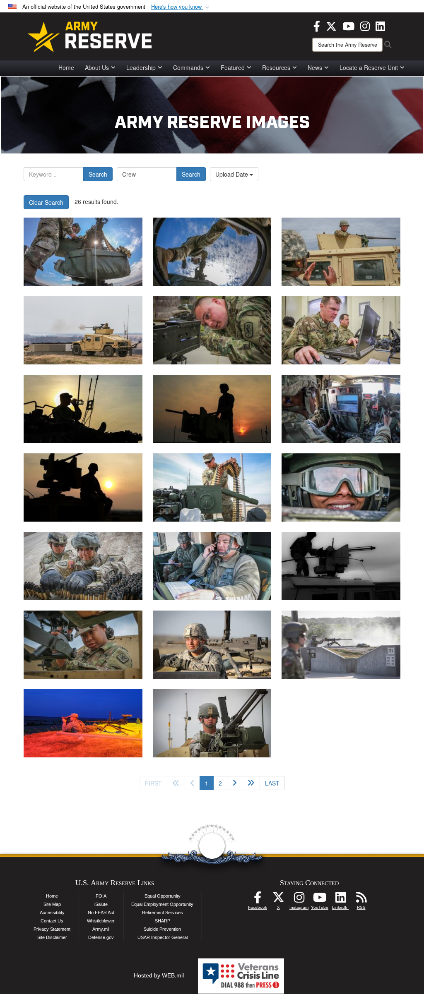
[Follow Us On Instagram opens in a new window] (299, 899)
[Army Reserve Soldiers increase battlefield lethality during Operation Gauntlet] (83, 409)
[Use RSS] (361, 899)
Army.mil (100, 929)
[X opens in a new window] (331, 25)
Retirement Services (162, 912)
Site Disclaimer (52, 937)
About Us (97, 67)
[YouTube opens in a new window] (348, 25)
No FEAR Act (101, 912)
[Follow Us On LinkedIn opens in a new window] (340, 899)
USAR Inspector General (162, 937)
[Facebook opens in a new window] (316, 25)
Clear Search (46, 202)
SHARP (162, 920)
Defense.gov (101, 937)
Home (66, 67)
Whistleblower (101, 920)
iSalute (101, 904)
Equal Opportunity (163, 895)
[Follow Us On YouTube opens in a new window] (319, 899)
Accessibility (52, 912)
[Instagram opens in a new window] (365, 25)
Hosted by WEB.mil (159, 975)
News (315, 67)
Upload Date (232, 174)
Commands (188, 67)
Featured (233, 67)
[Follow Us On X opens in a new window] (278, 899)
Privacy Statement (52, 929)
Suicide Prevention (162, 929)
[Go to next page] (234, 783)
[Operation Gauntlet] (83, 252)
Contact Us (52, 920)
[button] (181, 6)
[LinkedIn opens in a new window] (380, 25)
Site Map (52, 904)
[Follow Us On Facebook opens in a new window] (257, 899)
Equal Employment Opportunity (162, 904)
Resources (276, 67)
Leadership (141, 67)
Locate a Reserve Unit (369, 67)
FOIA (101, 895)
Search (98, 174)
